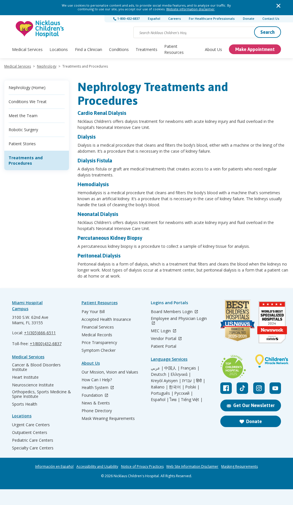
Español (154, 18)
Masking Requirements (239, 466)
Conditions (119, 49)
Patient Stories (22, 143)
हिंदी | (200, 380)
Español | (160, 399)
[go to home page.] (40, 29)
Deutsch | (160, 374)
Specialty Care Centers (33, 448)
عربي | (157, 368)
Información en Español (54, 466)
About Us (213, 49)
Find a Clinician (88, 49)
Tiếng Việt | (192, 399)
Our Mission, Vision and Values (110, 372)
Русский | (183, 393)
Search (267, 32)
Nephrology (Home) (27, 87)
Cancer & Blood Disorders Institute (36, 367)
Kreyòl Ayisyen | (166, 380)
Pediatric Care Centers (32, 440)
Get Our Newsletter (254, 405)
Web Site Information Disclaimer (192, 466)
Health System (96, 387)
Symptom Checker (99, 350)
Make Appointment (255, 49)
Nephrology (46, 66)
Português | (162, 393)
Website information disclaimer (190, 9)
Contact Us (270, 18)
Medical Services (27, 49)
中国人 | (172, 368)
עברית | (188, 380)
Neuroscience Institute (33, 385)
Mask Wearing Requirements (108, 418)
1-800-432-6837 (128, 18)
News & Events (96, 403)
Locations (59, 49)
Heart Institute (25, 377)
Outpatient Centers (29, 432)
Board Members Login (172, 311)
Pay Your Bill (93, 311)
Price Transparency (99, 342)
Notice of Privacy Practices (142, 466)
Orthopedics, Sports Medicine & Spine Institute (41, 394)
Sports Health (24, 404)
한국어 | (176, 387)
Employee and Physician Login (179, 318)
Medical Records (97, 335)
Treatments (146, 49)
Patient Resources (174, 49)
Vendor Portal (164, 338)
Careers (174, 18)
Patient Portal (163, 346)
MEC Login (161, 331)
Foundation (93, 395)
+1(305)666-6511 (40, 332)
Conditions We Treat (28, 101)
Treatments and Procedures (26, 160)
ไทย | (175, 399)
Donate (248, 18)
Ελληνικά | (181, 374)
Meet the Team (23, 115)
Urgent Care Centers (31, 425)
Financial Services (98, 327)
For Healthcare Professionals (212, 18)
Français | (190, 368)
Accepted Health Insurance (106, 319)
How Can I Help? (97, 380)
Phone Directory (97, 410)
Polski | (192, 387)
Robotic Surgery (23, 129)
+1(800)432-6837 (46, 343)
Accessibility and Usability (97, 466)
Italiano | (159, 387)
